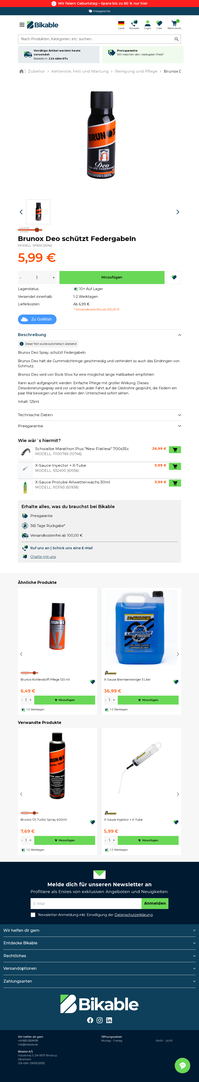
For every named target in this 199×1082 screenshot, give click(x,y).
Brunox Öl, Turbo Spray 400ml (44, 819)
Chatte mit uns (43, 557)
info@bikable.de (28, 1044)
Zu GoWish (41, 319)
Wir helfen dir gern (21, 930)
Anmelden (155, 903)
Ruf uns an (40, 548)
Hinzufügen (111, 277)
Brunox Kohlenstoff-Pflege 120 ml (45, 679)
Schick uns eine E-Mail (72, 548)
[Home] (22, 71)
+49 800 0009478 (28, 1040)
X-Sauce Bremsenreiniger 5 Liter (127, 679)
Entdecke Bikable (20, 943)
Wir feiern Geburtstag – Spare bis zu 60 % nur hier (103, 3)
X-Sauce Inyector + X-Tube (123, 819)
